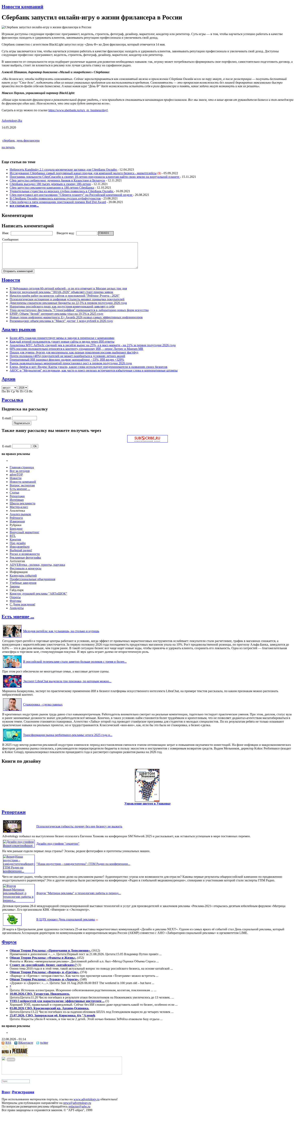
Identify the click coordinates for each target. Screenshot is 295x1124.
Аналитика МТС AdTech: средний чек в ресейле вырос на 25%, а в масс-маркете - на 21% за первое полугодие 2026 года (93, 345)
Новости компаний (22, 6)
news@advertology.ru (77, 1103)
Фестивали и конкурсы (25, 568)
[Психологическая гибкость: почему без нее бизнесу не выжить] (12, 832)
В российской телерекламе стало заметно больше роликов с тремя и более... (75, 661)
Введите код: (66, 233)
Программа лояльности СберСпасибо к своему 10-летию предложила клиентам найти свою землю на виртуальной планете (95, 176)
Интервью (17, 499)
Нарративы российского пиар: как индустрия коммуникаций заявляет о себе (62, 306)
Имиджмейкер (20, 546)
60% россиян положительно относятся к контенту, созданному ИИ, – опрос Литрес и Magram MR (76, 348)
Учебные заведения (23, 582)
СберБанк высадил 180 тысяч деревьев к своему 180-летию (50, 184)
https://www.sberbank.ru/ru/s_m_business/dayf (78, 110)
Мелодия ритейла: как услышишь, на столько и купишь (61, 631)
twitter (44, 1042)
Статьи (14, 492)
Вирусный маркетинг (24, 532)
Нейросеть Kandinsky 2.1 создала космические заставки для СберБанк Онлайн (64, 169)
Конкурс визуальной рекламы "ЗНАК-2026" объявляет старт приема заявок (61, 292)
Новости (11, 280)
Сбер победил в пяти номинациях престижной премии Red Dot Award (58, 202)
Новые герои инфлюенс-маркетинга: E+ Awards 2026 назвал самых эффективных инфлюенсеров (76, 317)
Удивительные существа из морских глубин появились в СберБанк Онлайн (62, 191)
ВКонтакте (25, 1042)
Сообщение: (11, 239)
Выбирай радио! (21, 550)
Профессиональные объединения (32, 579)
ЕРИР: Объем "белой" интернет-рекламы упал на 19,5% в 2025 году (56, 313)
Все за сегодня (20, 471)
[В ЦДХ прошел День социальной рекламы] (12, 925)
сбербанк (8, 140)
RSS (8, 1042)
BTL (13, 536)
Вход (6, 1092)
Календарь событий (23, 575)
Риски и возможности (25, 554)
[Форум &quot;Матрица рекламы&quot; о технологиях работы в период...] (19, 900)
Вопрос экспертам (22, 485)
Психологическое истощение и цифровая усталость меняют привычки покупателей (67, 299)
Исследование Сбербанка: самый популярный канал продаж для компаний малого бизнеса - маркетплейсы (83, 173)
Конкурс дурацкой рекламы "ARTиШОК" (38, 593)
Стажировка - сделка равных (43, 704)
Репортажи (17, 496)
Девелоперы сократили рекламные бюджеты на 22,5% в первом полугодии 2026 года (68, 303)
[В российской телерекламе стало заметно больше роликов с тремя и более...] (12, 667)
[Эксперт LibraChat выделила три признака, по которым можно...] (12, 687)
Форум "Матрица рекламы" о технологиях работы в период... (78, 893)
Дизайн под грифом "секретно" (57, 843)
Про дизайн (18, 543)
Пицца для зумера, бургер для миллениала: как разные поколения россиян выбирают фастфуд (74, 352)
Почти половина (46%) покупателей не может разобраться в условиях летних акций (67, 356)
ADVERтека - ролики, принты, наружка (37, 564)
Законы (15, 586)
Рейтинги (16, 517)
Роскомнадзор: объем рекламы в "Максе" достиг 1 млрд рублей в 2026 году (61, 321)
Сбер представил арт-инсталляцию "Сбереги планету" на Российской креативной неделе (71, 194)
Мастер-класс (19, 507)
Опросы (15, 597)
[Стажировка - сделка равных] (12, 710)
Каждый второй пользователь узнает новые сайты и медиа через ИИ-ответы (62, 341)
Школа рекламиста (22, 503)
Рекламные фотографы (25, 557)
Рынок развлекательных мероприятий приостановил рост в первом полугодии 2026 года (71, 363)
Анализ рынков (19, 329)
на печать (8, 147)
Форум (9, 942)
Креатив (15, 539)
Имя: (6, 233)
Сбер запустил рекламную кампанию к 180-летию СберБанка (52, 187)
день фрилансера (28, 140)
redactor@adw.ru (79, 1106)
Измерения (17, 521)
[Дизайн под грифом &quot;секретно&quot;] (19, 845)
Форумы (15, 601)
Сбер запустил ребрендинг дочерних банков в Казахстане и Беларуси (57, 180)
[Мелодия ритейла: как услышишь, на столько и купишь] (12, 637)
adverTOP (16, 474)
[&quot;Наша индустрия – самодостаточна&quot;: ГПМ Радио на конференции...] (19, 871)
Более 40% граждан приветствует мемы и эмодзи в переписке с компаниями (62, 338)
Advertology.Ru (12, 120)
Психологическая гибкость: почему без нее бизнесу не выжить (79, 826)
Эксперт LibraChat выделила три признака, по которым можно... (67, 681)
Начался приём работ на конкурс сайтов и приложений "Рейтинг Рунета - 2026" (65, 295)
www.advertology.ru (86, 1099)
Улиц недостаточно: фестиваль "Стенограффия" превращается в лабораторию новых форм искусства (79, 310)
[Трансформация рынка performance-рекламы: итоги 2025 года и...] (12, 741)
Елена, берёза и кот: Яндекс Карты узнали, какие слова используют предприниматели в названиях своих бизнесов (88, 367)
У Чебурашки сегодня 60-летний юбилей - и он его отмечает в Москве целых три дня (68, 288)
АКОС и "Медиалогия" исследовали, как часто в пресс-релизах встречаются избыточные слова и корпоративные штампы (94, 370)
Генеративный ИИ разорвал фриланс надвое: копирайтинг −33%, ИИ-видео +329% (67, 359)
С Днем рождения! (22, 604)
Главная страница (22, 467)
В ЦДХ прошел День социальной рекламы (65, 919)
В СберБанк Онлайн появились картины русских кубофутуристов (55, 198)
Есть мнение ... (20, 489)
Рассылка (12, 399)
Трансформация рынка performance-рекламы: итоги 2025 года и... (67, 735)
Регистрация (23, 1092)
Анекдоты (17, 608)
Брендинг (16, 528)
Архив (8, 379)
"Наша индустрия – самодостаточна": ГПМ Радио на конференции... (83, 864)
